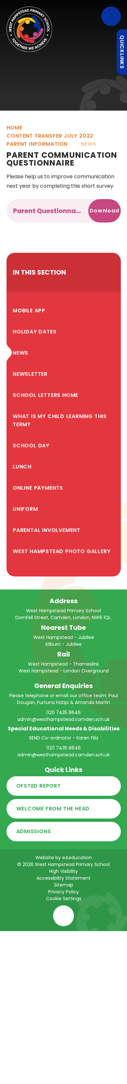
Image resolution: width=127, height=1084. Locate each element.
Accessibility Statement (63, 878)
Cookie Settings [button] (63, 898)
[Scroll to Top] (63, 915)
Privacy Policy (63, 891)
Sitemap (63, 885)
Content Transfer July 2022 (50, 136)
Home (14, 127)
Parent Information (37, 144)
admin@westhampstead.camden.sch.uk (63, 719)
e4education (77, 857)
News (88, 144)
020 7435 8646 (63, 712)
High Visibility (63, 871)
